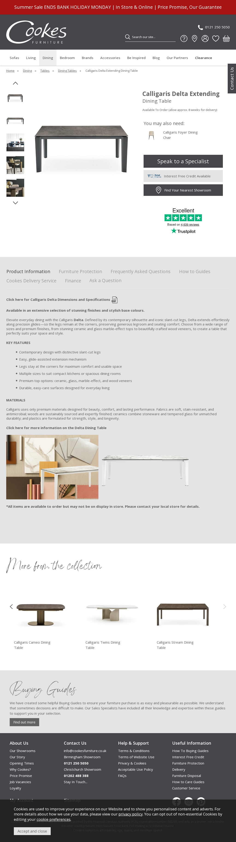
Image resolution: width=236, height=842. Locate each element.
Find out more (24, 722)
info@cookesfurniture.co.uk (85, 750)
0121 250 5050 (217, 27)
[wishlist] (215, 38)
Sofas (14, 57)
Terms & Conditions (134, 750)
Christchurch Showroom (82, 769)
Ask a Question (105, 280)
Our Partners (177, 57)
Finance (73, 281)
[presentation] (11, 606)
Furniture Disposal (186, 775)
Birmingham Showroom (82, 757)
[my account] (205, 38)
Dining (48, 57)
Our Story (17, 757)
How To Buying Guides (190, 750)
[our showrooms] (194, 38)
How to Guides (194, 272)
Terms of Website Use (136, 757)
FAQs (122, 775)
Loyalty (15, 788)
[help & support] (183, 38)
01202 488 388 (76, 775)
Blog (156, 57)
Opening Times (22, 763)
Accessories (110, 57)
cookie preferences (54, 819)
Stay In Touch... (75, 781)
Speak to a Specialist (183, 161)
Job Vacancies (20, 781)
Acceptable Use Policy (135, 769)
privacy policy (130, 814)
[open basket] (226, 38)
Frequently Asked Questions (141, 272)
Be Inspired (136, 57)
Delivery (178, 769)
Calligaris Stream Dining (175, 645)
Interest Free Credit (188, 757)
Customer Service (186, 788)
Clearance (203, 57)
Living (31, 57)
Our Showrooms (22, 750)
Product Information (28, 272)
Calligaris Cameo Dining (32, 645)
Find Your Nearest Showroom (187, 190)
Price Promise (21, 775)
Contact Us (232, 78)
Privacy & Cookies (132, 763)
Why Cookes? (20, 769)
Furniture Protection (80, 272)
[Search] (127, 36)
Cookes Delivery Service (31, 281)
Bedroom (67, 57)
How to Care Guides (188, 781)
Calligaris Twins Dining (103, 645)
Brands (87, 57)
